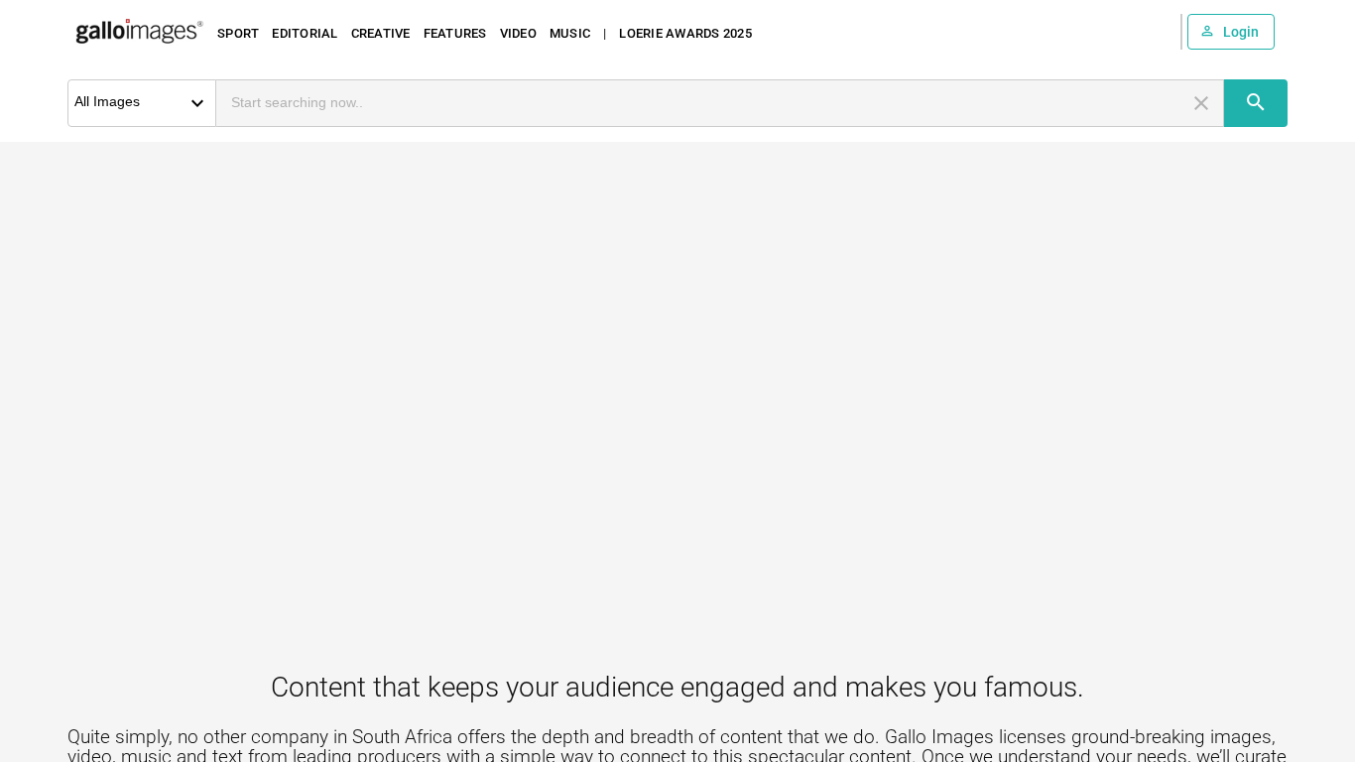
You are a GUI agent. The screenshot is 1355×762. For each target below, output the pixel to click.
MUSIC (570, 33)
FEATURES (455, 33)
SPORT (238, 33)
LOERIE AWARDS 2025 (685, 33)
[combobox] (702, 103)
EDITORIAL (304, 33)
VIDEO (518, 33)
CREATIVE (381, 33)
